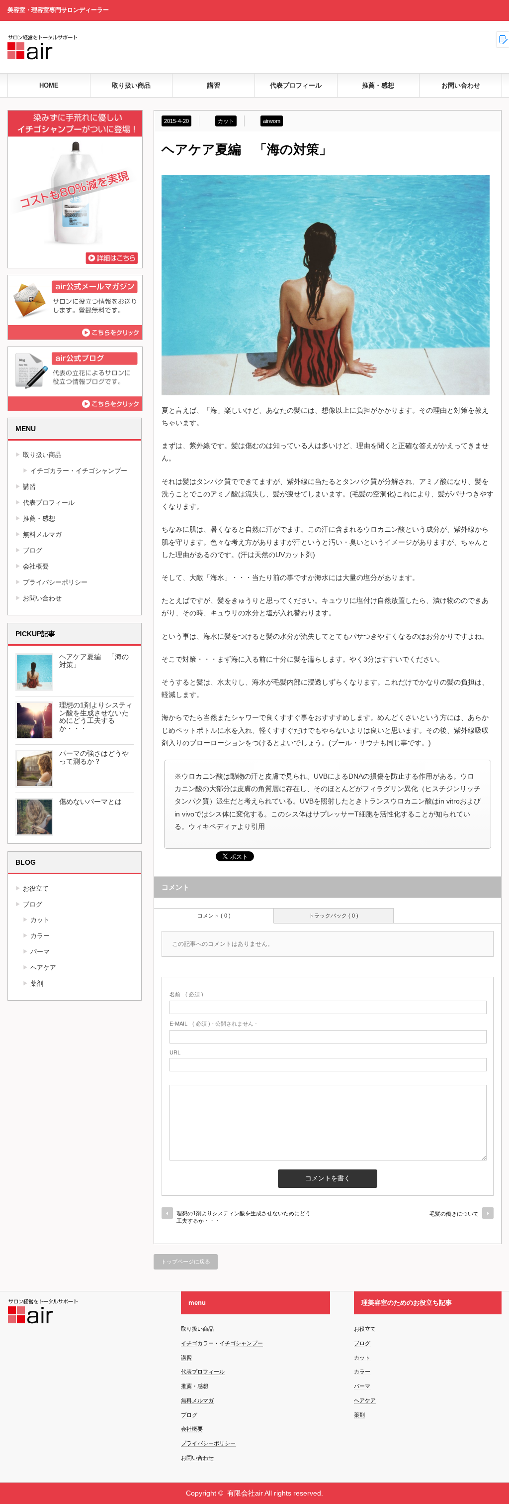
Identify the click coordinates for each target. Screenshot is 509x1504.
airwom (271, 121)
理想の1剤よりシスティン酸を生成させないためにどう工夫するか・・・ (243, 1217)
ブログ (32, 550)
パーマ (40, 951)
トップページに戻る (185, 1262)
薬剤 (36, 983)
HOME (49, 85)
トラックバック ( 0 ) (333, 916)
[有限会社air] (156, 63)
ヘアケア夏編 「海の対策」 (94, 661)
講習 (213, 85)
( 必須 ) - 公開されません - (213, 1024)
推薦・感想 (378, 85)
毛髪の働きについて (454, 1214)
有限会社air (245, 1493)
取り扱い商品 (131, 85)
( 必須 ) (186, 994)
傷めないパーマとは (90, 802)
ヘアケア (43, 967)
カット (226, 121)
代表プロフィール (296, 85)
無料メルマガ (42, 534)
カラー (40, 935)
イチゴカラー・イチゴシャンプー (78, 470)
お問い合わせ (460, 85)
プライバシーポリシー (55, 582)
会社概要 (36, 566)
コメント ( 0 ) (214, 916)
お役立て (36, 888)
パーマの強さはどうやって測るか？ (94, 757)
